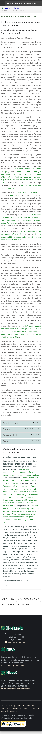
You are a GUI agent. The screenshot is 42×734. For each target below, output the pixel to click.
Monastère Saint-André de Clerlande (21, 4)
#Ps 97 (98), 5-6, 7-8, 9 (28, 599)
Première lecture (21, 423)
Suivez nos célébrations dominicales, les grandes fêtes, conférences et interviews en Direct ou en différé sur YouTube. (19, 683)
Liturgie (8, 8)
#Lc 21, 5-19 (23, 604)
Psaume (21, 429)
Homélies (18, 8)
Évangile (21, 441)
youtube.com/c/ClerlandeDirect (17, 688)
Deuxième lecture (21, 435)
